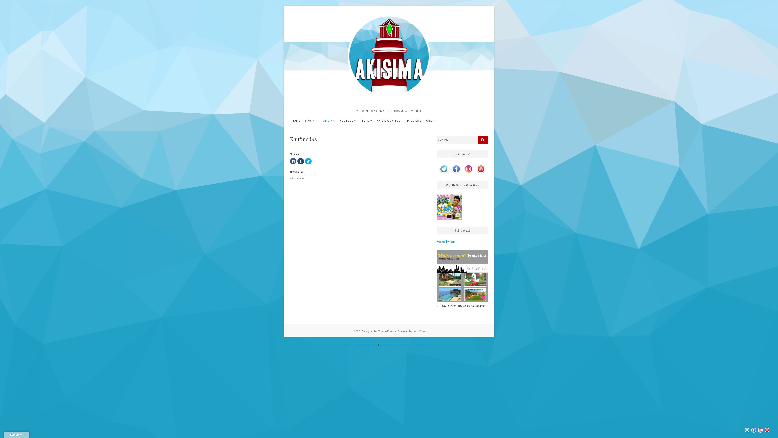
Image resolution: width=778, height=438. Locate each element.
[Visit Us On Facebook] (456, 165)
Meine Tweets (446, 241)
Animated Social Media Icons (360, 345)
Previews (414, 120)
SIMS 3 (327, 120)
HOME (296, 120)
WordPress (420, 331)
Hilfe (365, 120)
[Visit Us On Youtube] (481, 165)
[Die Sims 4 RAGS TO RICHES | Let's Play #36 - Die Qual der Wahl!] (449, 207)
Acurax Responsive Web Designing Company (408, 345)
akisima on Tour (390, 120)
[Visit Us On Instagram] (468, 165)
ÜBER (430, 120)
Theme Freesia (387, 331)
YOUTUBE (346, 120)
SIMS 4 (310, 120)
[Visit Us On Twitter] (444, 165)
